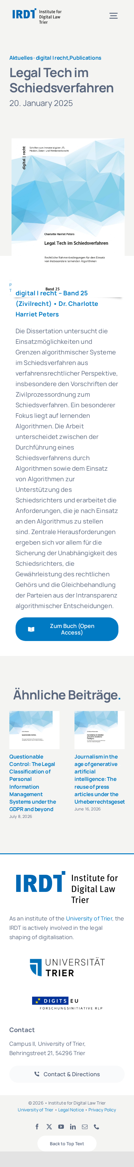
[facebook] (37, 1126)
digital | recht (52, 57)
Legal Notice (71, 1110)
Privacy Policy (102, 1110)
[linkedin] (73, 1126)
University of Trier (89, 918)
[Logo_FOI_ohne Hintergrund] (71, 996)
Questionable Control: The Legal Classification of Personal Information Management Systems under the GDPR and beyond (32, 783)
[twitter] (49, 1126)
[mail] (85, 1126)
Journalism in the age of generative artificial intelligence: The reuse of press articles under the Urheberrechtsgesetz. (101, 779)
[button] (14, 765)
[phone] (96, 1126)
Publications (85, 57)
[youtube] (61, 1126)
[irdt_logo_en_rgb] (37, 9)
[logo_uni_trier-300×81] (67, 959)
